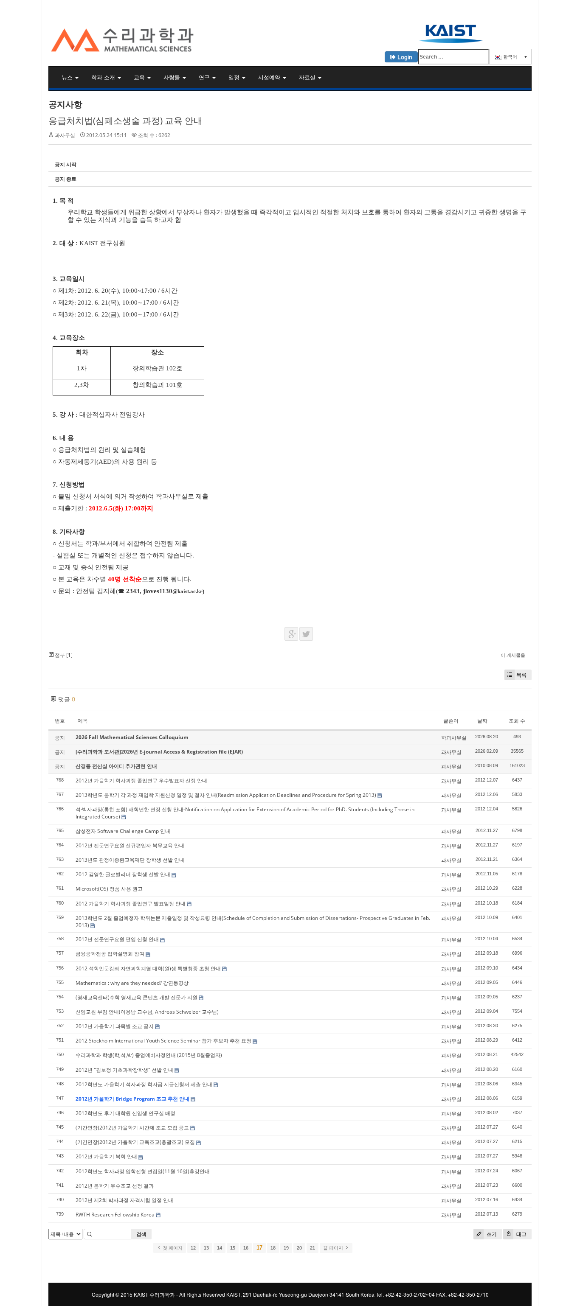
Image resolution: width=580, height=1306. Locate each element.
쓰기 (491, 1234)
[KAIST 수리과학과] (290, 28)
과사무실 (65, 135)
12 (193, 1247)
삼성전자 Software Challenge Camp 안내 (123, 831)
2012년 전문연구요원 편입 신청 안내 (117, 939)
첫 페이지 (172, 1247)
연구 (205, 77)
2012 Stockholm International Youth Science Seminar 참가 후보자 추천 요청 (163, 1040)
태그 (521, 1234)
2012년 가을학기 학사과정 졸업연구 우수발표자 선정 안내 (141, 780)
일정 (234, 77)
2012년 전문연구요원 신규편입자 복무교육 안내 (130, 845)
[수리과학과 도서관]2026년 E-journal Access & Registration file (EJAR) (159, 751)
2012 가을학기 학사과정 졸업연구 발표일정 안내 (131, 903)
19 (286, 1247)
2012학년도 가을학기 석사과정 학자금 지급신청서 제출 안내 (144, 1084)
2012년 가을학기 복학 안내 (106, 1156)
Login (404, 56)
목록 (521, 674)
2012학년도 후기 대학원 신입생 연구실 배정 (125, 1113)
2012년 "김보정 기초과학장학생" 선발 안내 (124, 1069)
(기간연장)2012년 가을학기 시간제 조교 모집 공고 (132, 1127)
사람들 (172, 77)
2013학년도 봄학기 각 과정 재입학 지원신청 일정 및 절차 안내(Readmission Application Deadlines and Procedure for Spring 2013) (226, 795)
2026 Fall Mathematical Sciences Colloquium (132, 737)
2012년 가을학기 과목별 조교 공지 (115, 1026)
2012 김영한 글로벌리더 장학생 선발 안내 (123, 874)
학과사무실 (454, 737)
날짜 (482, 720)
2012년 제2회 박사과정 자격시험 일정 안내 (124, 1200)
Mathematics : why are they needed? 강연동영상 (132, 983)
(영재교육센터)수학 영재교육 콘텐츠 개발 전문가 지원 (136, 997)
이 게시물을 (513, 655)
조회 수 (517, 720)
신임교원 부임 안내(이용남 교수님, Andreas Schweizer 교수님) (147, 1011)
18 (273, 1247)
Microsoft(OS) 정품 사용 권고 (109, 888)
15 (232, 1247)
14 (219, 1247)
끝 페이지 (333, 1247)
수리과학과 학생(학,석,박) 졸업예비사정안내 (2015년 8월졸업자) (149, 1055)
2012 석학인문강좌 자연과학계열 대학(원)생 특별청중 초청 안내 (148, 968)
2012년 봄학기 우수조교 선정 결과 (115, 1185)
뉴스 (68, 77)
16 (245, 1247)
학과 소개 (104, 77)
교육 (140, 77)
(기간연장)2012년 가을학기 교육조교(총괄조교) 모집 (135, 1142)
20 (299, 1247)
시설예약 (270, 77)
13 (206, 1247)
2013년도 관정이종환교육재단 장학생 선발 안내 (130, 859)
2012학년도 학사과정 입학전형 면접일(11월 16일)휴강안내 (143, 1171)
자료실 (308, 77)
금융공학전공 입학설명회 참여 (110, 953)
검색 (141, 1234)
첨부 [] (63, 655)
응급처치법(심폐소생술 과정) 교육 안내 (125, 120)
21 (312, 1247)
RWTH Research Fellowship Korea (115, 1214)
